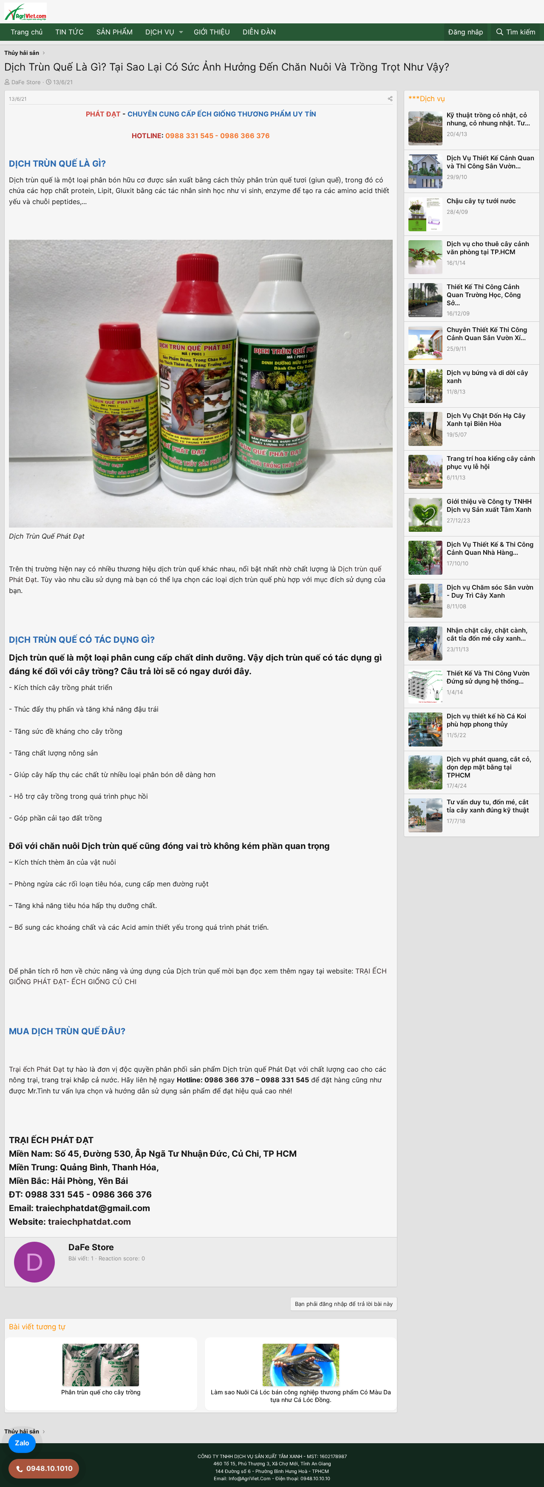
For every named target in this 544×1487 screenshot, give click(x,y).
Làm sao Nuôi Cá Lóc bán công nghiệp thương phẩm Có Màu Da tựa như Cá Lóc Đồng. (301, 1395)
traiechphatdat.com (89, 1222)
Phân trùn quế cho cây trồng (101, 1392)
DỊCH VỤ (159, 32)
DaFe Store (26, 82)
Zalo (22, 1443)
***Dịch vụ (426, 98)
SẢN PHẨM (114, 32)
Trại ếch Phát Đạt (37, 1069)
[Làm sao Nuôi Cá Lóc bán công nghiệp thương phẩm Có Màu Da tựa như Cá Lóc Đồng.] (301, 1365)
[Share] (390, 99)
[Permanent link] (110, 164)
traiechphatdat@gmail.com (93, 1208)
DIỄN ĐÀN (259, 32)
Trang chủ (26, 32)
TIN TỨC (69, 32)
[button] (181, 32)
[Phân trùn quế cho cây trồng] (100, 1365)
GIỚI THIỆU (212, 32)
